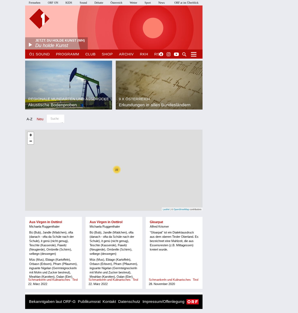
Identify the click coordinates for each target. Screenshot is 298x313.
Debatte (98, 2)
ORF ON (53, 2)
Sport (148, 2)
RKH (144, 54)
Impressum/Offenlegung (163, 301)
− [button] (30, 141)
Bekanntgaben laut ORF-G (52, 301)
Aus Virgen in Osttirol (45, 222)
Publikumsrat (89, 301)
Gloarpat (156, 222)
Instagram (168, 54)
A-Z (29, 119)
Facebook (161, 54)
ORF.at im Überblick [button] (186, 2)
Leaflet (166, 209)
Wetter (133, 2)
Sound (83, 2)
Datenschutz (129, 301)
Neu (40, 119)
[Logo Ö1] (39, 19)
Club (90, 54)
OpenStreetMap (181, 209)
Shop (107, 54)
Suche (184, 54)
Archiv (126, 54)
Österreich (116, 2)
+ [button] (30, 135)
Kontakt (109, 301)
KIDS (68, 2)
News (161, 2)
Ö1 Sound (39, 54)
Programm (67, 54)
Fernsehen (34, 2)
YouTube (176, 55)
